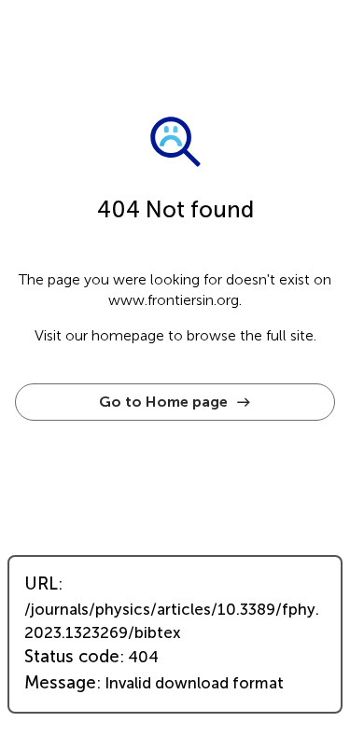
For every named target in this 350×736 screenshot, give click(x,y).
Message (60, 683)
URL (41, 584)
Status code (71, 656)
